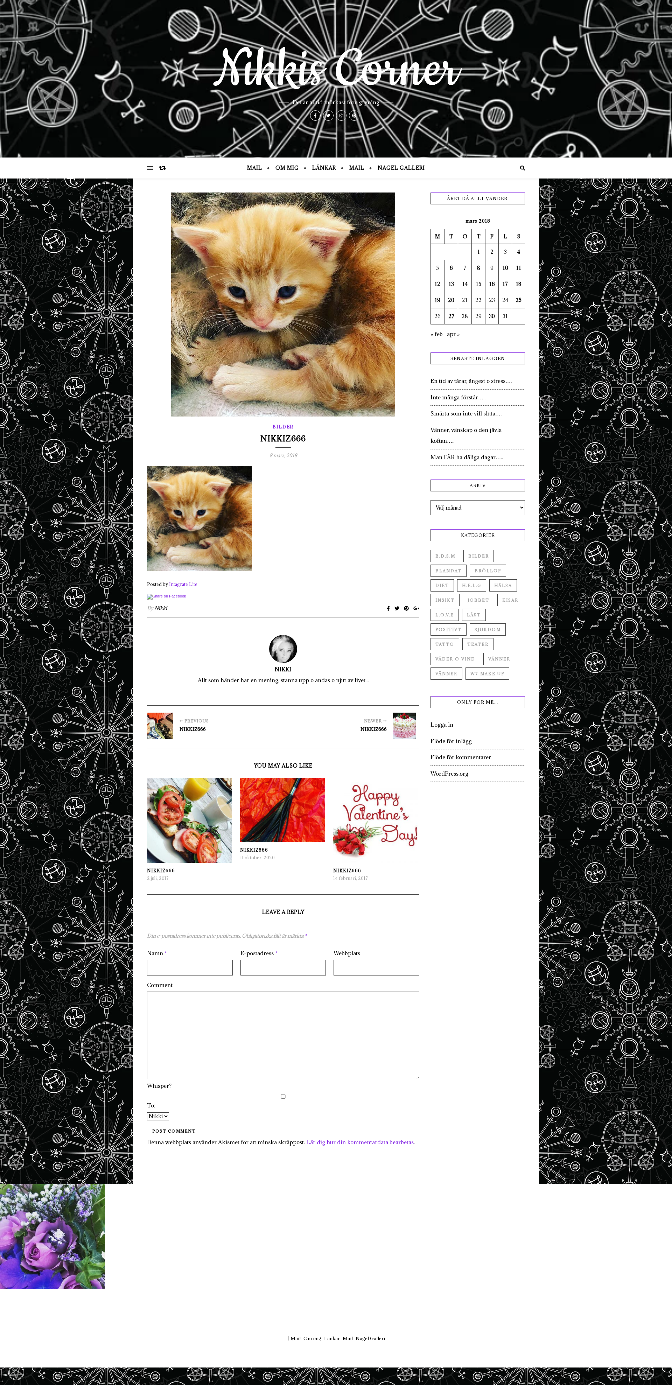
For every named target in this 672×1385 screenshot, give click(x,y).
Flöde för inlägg (451, 740)
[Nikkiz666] (160, 726)
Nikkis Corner (336, 70)
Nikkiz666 (161, 870)
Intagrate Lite (183, 584)
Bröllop (488, 570)
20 (451, 300)
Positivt (448, 629)
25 (519, 300)
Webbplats (347, 953)
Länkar (324, 168)
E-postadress (259, 953)
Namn (157, 953)
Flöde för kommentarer (460, 757)
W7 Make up (487, 673)
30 (492, 316)
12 (437, 284)
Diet (442, 585)
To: (151, 1105)
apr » (453, 333)
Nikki (160, 608)
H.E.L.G (471, 585)
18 (519, 284)
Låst (474, 614)
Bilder (283, 426)
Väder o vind (455, 659)
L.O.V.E (444, 614)
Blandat (448, 570)
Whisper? (159, 1085)
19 (437, 300)
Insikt (445, 600)
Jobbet (478, 600)
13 (451, 284)
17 (505, 284)
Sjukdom (488, 629)
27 (451, 316)
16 (492, 284)
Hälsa (503, 585)
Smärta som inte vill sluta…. (466, 413)
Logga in (441, 724)
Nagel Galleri (401, 168)
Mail (254, 168)
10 (505, 268)
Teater (478, 644)
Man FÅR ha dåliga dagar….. (466, 457)
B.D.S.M (445, 556)
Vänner (499, 659)
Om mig (287, 168)
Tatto (444, 644)
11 (518, 268)
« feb (436, 333)
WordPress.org (449, 773)
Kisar (510, 600)
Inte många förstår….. (457, 397)
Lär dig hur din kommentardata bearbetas (360, 1142)
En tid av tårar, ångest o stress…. (471, 380)
